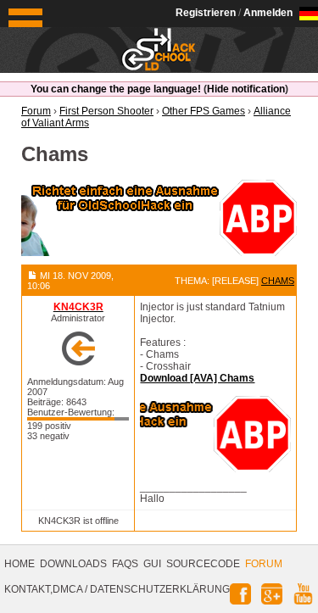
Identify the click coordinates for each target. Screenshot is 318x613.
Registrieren (206, 13)
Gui (152, 564)
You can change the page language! (116, 89)
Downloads (73, 564)
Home (19, 564)
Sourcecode (203, 564)
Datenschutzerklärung (160, 589)
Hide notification (246, 89)
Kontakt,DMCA (43, 589)
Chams (277, 281)
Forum (263, 564)
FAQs (125, 564)
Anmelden (268, 13)
